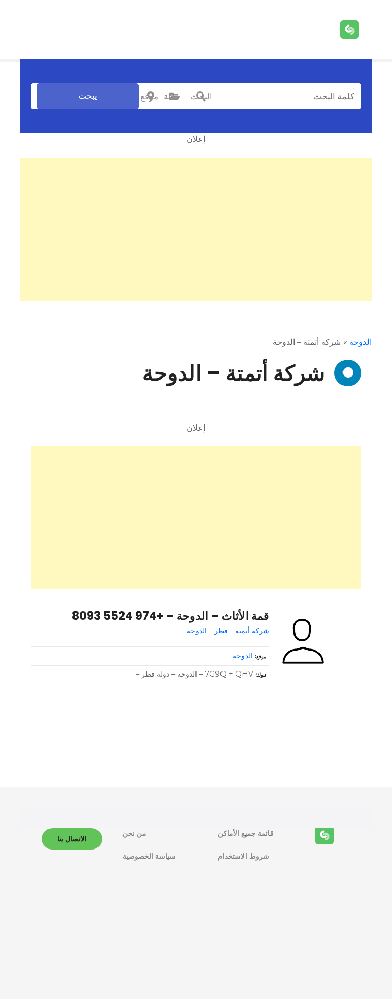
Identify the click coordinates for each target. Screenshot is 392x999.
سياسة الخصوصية (149, 856)
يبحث (87, 96)
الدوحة (360, 342)
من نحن (134, 833)
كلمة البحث (200, 96)
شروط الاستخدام (244, 856)
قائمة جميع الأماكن (246, 833)
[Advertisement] (196, 229)
